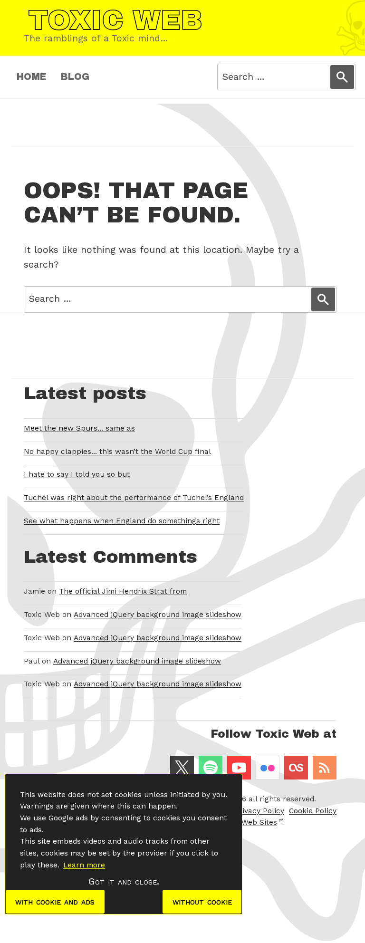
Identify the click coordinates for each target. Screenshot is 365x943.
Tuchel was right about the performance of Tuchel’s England (134, 497)
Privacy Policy (259, 811)
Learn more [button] (84, 865)
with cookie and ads (55, 901)
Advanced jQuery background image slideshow (157, 614)
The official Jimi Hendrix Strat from (123, 591)
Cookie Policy (312, 811)
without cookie (202, 901)
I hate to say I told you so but (77, 474)
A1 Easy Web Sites (245, 822)
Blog (75, 77)
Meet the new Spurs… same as (79, 428)
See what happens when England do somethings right (122, 521)
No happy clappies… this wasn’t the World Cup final (117, 451)
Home (32, 77)
